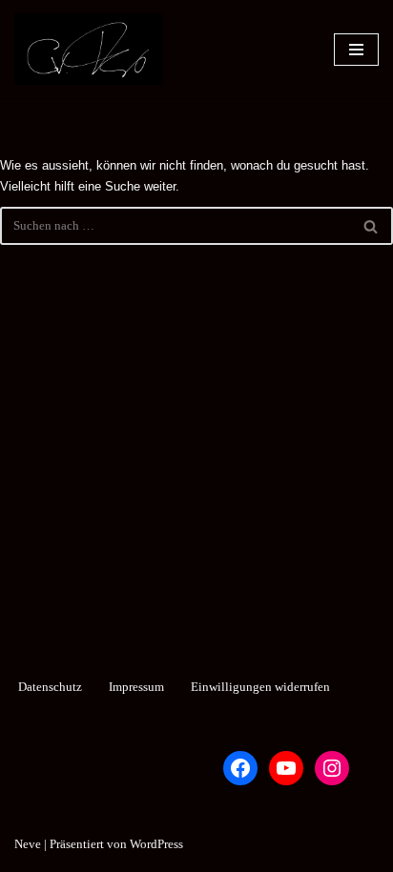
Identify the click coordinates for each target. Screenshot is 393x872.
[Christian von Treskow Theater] (88, 49)
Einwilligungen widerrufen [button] (260, 686)
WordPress (156, 844)
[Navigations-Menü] (356, 49)
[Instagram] (332, 768)
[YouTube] (286, 768)
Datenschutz (50, 686)
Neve (27, 844)
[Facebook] (240, 768)
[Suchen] (371, 226)
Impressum (136, 686)
